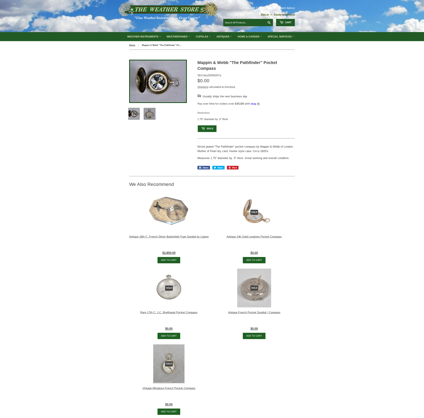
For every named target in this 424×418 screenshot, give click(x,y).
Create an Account (284, 14)
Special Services (280, 36)
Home (132, 45)
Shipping (202, 87)
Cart (288, 22)
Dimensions (203, 112)
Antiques (223, 36)
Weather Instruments (143, 36)
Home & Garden (249, 36)
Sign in (265, 14)
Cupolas (202, 36)
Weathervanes (177, 36)
